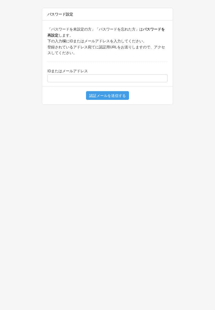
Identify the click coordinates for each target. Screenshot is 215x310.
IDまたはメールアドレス (67, 71)
